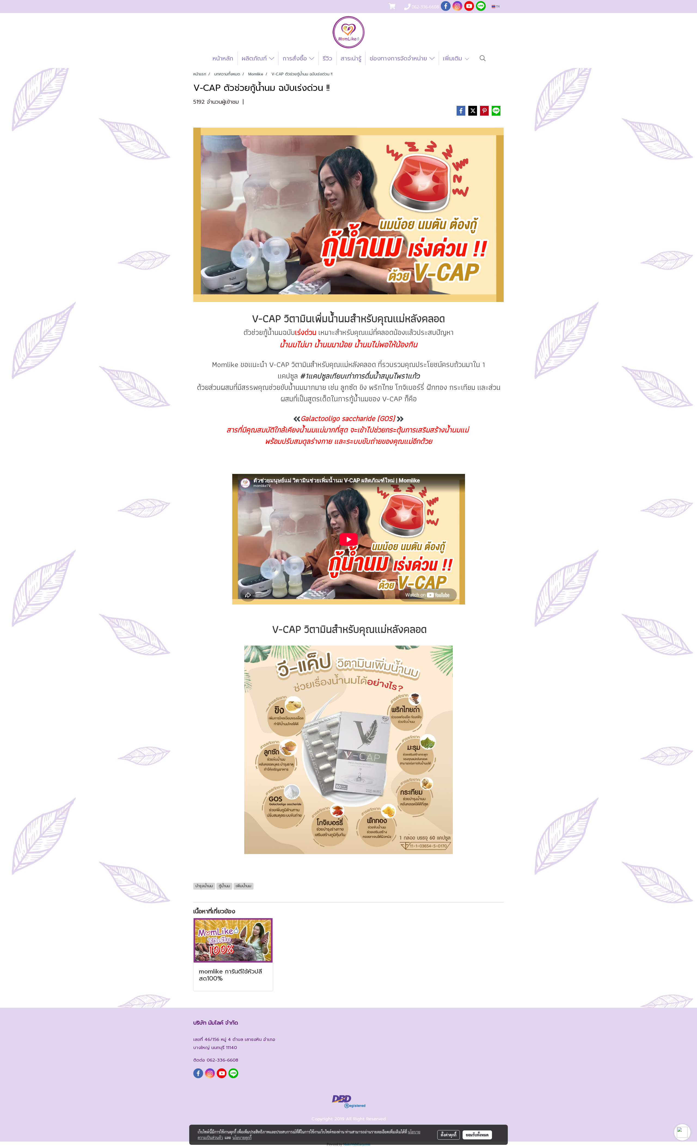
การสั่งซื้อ (296, 58)
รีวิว (327, 58)
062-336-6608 (222, 1060)
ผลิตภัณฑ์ (255, 58)
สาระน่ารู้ (351, 58)
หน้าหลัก (223, 58)
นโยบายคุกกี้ (242, 1137)
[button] (483, 58)
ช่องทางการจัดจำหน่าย (399, 58)
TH (497, 6)
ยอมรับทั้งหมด (477, 1134)
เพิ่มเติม (453, 58)
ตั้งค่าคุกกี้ (448, 1134)
